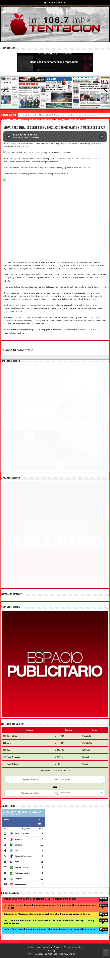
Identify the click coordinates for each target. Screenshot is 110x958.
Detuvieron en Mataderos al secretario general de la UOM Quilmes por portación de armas (47, 914)
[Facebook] (49, 950)
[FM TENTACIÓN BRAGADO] (55, 24)
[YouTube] (54, 950)
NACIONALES (15, 120)
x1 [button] (102, 136)
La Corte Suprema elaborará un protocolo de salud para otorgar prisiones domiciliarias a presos (49, 929)
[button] (106, 92)
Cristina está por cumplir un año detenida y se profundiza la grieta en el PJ (39, 899)
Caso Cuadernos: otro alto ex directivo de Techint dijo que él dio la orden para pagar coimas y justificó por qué (48, 921)
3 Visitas (103, 914)
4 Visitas (103, 899)
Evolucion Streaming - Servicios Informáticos (63, 947)
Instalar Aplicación (56, 2)
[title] (106, 952)
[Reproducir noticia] (8, 136)
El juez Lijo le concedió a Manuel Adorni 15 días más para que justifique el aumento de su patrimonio (58, 115)
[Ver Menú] (3, 13)
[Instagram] (51, 950)
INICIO (5, 120)
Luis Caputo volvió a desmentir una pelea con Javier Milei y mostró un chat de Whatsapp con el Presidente (49, 906)
